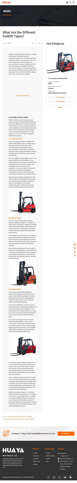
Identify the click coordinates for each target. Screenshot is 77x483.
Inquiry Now (65, 433)
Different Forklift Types (22, 95)
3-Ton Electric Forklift (15, 289)
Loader (35, 464)
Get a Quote (60, 101)
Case (47, 461)
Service (48, 458)
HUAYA (48, 453)
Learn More (60, 97)
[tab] (58, 107)
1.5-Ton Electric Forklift (15, 139)
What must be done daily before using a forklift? (20, 419)
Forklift (35, 453)
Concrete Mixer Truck (36, 460)
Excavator (36, 456)
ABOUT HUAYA (50, 456)
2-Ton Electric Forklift (15, 218)
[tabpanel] (60, 76)
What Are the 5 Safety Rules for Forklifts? (20, 416)
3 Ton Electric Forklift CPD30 (57, 78)
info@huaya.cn (68, 458)
